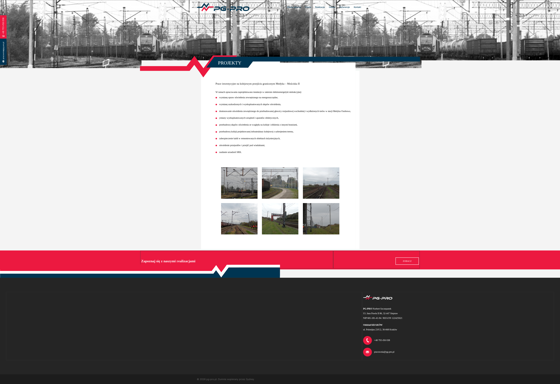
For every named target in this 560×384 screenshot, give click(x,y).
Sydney (250, 379)
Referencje (345, 7)
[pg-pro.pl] (223, 6)
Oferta (308, 7)
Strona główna (294, 7)
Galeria (332, 7)
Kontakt (357, 7)
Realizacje (320, 7)
